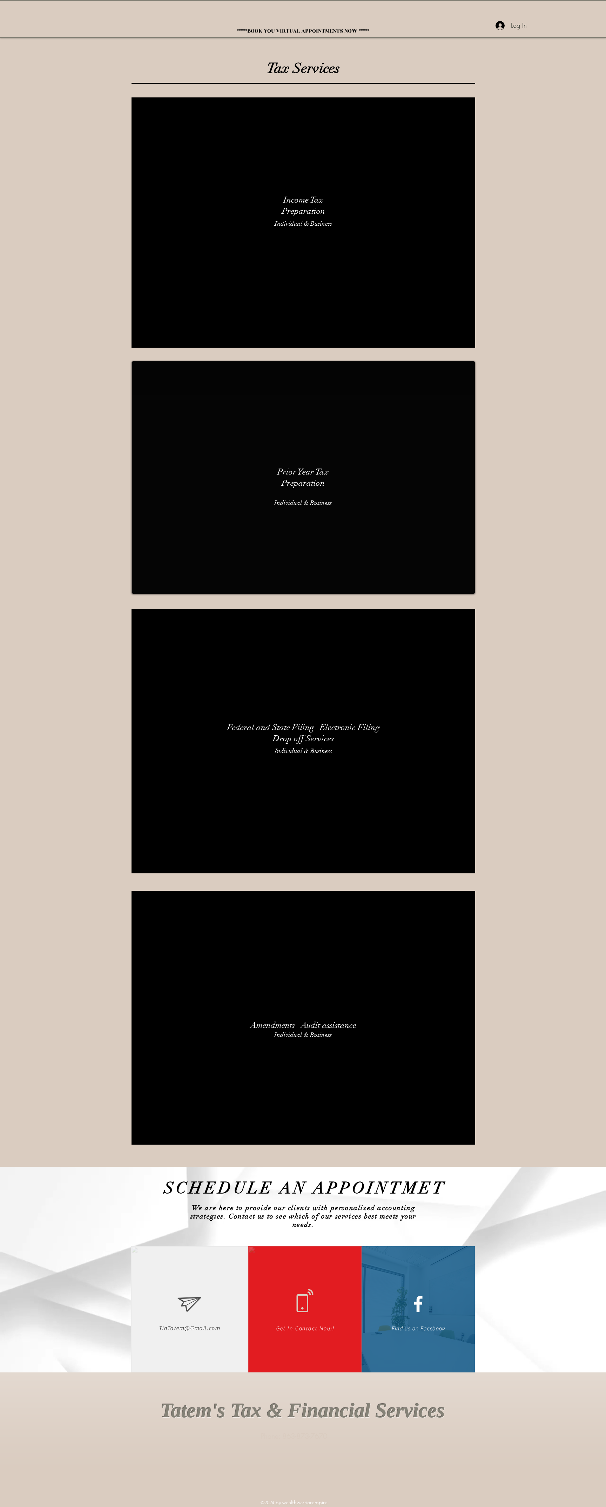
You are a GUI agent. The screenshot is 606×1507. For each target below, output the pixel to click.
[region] (303, 222)
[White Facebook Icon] (418, 1304)
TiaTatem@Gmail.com (189, 1328)
